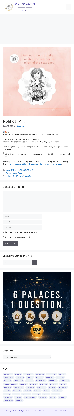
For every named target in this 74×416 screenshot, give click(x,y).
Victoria (19, 400)
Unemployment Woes (13, 173)
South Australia (30, 397)
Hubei (16, 394)
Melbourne (8, 400)
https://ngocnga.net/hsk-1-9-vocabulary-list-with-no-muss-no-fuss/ (34, 164)
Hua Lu (23, 384)
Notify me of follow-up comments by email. (21, 232)
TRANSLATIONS (26, 170)
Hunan (37, 390)
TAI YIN (62, 374)
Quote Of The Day (12, 170)
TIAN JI (7, 380)
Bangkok (62, 397)
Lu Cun (43, 384)
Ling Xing (43, 397)
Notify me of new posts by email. (17, 237)
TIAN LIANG (40, 380)
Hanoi (46, 390)
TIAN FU (49, 377)
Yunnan (56, 394)
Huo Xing (8, 397)
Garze (7, 390)
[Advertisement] (37, 28)
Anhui (7, 394)
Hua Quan (41, 387)
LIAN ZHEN (8, 377)
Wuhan (18, 397)
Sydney (33, 384)
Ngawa (18, 374)
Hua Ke (52, 387)
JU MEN (20, 377)
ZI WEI (30, 377)
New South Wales (10, 384)
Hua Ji (53, 397)
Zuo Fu (53, 384)
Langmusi (40, 374)
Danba (46, 394)
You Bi (63, 384)
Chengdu (53, 380)
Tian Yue (17, 390)
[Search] (34, 262)
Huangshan (57, 390)
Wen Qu (7, 387)
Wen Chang (18, 387)
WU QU (39, 377)
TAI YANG (28, 374)
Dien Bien (26, 394)
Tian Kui (27, 390)
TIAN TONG (18, 380)
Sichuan (8, 374)
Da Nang (36, 394)
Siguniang (63, 387)
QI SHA (29, 380)
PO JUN (60, 377)
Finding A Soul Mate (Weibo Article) (19, 176)
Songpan (30, 387)
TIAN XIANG (64, 380)
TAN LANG (51, 374)
